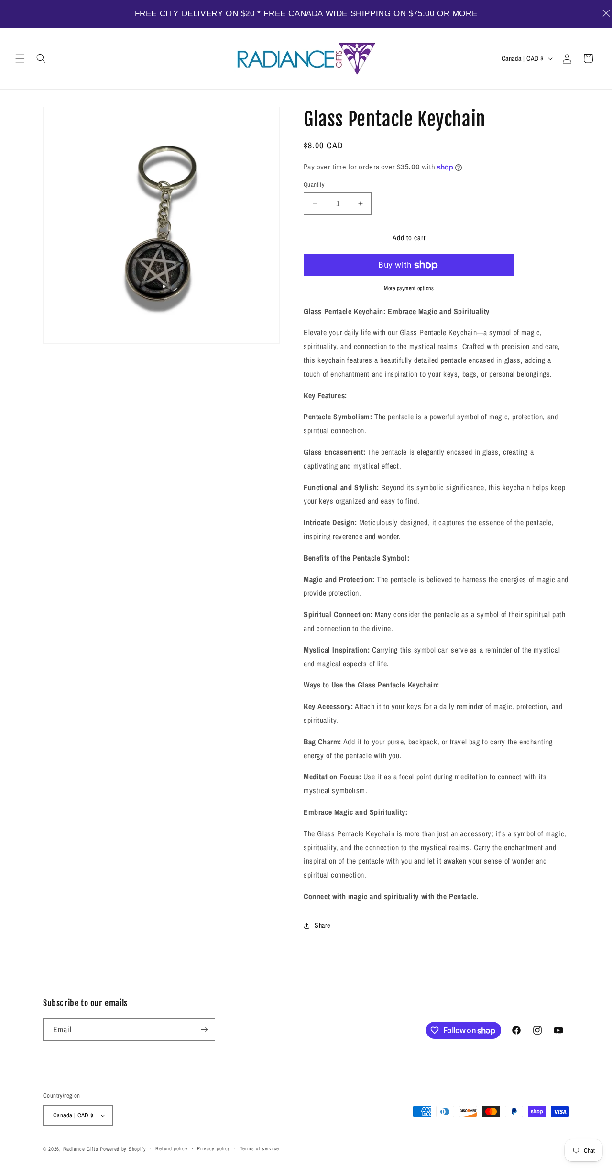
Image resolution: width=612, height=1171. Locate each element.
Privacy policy (213, 1148)
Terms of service (259, 1148)
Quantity (314, 184)
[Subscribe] (204, 1029)
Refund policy (171, 1148)
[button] (20, 58)
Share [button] (322, 925)
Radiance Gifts (80, 1149)
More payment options (409, 288)
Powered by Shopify (123, 1149)
